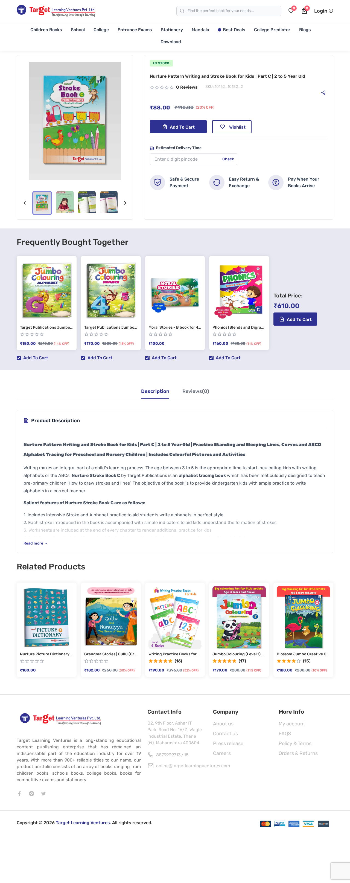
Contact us (225, 734)
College (101, 29)
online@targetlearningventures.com (193, 765)
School (78, 29)
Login (320, 11)
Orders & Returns (298, 753)
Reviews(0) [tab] (195, 391)
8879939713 (168, 754)
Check (228, 159)
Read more (33, 543)
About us (223, 724)
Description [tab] (155, 391)
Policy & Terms (295, 743)
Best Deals (234, 29)
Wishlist (237, 127)
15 (186, 754)
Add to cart (182, 127)
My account (292, 724)
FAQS (285, 734)
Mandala (200, 29)
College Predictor (272, 29)
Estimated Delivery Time (179, 148)
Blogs (305, 29)
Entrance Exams (135, 29)
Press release (228, 743)
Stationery (172, 29)
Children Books (46, 29)
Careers (222, 753)
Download (171, 41)
